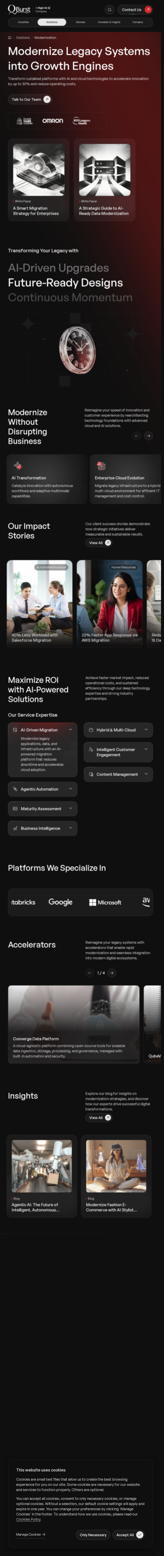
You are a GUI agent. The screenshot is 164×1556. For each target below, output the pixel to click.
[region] (80, 1499)
